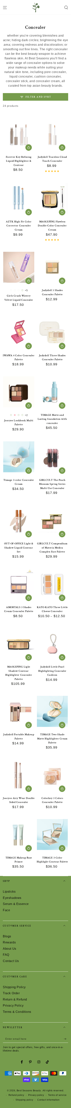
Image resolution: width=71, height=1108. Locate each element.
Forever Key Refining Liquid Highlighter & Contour (19, 161)
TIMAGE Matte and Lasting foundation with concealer (52, 419)
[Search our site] (66, 7)
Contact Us (11, 961)
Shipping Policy (14, 987)
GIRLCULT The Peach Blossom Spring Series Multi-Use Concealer (52, 484)
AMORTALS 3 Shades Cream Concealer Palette (18, 609)
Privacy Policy (13, 1005)
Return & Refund (15, 999)
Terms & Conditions (17, 1011)
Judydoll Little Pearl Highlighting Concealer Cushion (52, 671)
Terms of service (57, 1095)
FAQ (6, 954)
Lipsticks (9, 891)
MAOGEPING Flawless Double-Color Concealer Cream (52, 225)
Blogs (7, 936)
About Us (9, 948)
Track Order (11, 993)
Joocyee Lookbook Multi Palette (18, 422)
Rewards (9, 942)
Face (6, 910)
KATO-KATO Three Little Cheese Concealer (52, 609)
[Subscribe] (66, 1039)
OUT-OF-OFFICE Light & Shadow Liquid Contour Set (18, 547)
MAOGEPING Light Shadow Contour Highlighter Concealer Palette (18, 673)
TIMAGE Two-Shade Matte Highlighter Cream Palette (52, 738)
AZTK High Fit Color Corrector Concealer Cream (18, 225)
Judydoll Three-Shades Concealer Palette (52, 357)
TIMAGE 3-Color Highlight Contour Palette (52, 860)
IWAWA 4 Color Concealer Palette (18, 357)
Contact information (48, 1100)
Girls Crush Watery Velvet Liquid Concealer (18, 298)
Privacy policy (36, 1095)
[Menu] (5, 7)
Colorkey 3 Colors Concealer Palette (52, 800)
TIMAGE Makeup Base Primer (18, 860)
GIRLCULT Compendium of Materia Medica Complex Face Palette (52, 547)
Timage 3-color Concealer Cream (18, 482)
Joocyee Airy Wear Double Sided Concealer (18, 800)
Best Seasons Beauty (29, 1090)
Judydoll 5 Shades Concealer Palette (52, 292)
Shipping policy (24, 1100)
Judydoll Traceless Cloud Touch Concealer (52, 159)
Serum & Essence (16, 904)
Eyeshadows (12, 897)
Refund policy (16, 1095)
